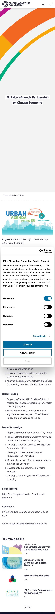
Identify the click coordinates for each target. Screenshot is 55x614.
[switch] (48, 307)
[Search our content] (43, 4)
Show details (39, 336)
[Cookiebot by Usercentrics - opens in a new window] (39, 251)
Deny (27, 361)
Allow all (27, 344)
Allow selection (27, 353)
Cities (25, 553)
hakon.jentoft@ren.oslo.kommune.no (28, 523)
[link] (27, 549)
